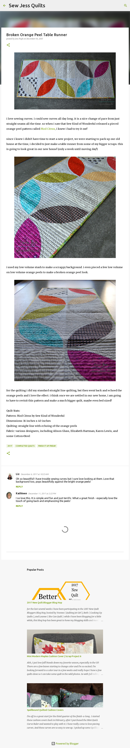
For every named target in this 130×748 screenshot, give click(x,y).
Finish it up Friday (47, 446)
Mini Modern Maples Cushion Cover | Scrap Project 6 (54, 656)
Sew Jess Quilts (27, 5)
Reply (19, 486)
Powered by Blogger (67, 743)
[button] (8, 45)
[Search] (50, 5)
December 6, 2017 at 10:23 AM (35, 474)
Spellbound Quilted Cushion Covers (45, 710)
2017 (10, 446)
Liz (18, 474)
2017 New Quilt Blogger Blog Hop (44, 602)
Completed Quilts (25, 446)
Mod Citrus (48, 128)
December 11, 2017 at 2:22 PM (42, 493)
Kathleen (21, 493)
